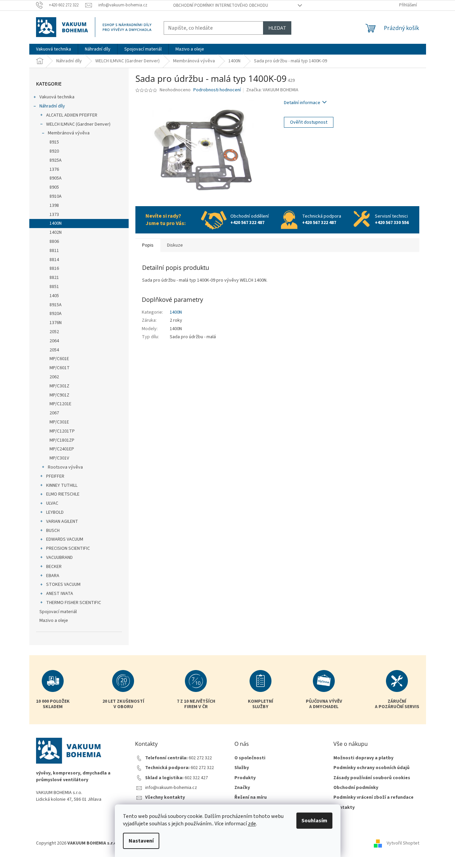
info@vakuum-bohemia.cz (171, 788)
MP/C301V (59, 458)
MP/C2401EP (62, 449)
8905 (54, 187)
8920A (56, 313)
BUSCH (53, 530)
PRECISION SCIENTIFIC (68, 548)
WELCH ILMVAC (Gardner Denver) (78, 124)
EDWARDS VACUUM (64, 539)
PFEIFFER (55, 476)
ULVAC (52, 503)
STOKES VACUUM (63, 584)
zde (252, 823)
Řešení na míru (250, 797)
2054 (54, 350)
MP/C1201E (60, 404)
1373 (54, 214)
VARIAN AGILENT (62, 521)
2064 (54, 341)
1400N (56, 223)
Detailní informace (302, 102)
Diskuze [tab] (175, 245)
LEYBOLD (55, 512)
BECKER (54, 566)
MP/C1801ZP (62, 440)
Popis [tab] (148, 245)
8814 (54, 259)
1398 (54, 205)
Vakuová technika (56, 97)
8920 (54, 151)
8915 (54, 142)
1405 (54, 295)
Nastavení (141, 841)
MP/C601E (59, 358)
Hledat (277, 28)
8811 (54, 250)
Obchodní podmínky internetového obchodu (220, 5)
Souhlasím (314, 820)
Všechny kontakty (165, 797)
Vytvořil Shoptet (403, 843)
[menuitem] (53, 49)
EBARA (52, 575)
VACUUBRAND (59, 557)
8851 (54, 286)
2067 (54, 413)
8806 (54, 241)
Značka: (272, 90)
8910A (56, 196)
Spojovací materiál (58, 611)
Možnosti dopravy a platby (363, 758)
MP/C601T (60, 367)
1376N (56, 322)
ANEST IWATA (59, 593)
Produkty (245, 778)
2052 (54, 331)
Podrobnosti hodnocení (217, 90)
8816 (54, 268)
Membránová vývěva (69, 133)
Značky (242, 788)
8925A (56, 160)
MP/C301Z (59, 386)
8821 (54, 277)
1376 (54, 169)
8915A (56, 304)
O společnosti (249, 758)
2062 (54, 377)
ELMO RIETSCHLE (62, 494)
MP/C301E (59, 422)
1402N (56, 232)
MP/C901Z (59, 395)
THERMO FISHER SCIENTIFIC (73, 602)
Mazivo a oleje (53, 620)
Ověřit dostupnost (308, 122)
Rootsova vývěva (65, 467)
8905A (56, 178)
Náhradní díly (52, 106)
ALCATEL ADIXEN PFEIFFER (71, 115)
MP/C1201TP (62, 431)
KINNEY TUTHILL (61, 485)
